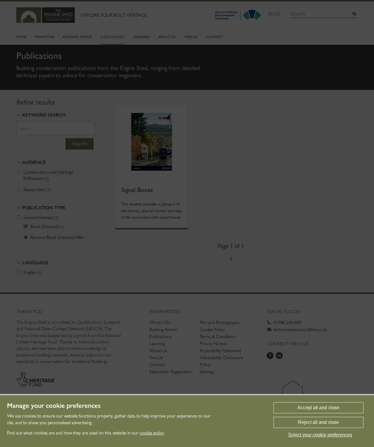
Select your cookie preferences (320, 434)
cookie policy (152, 433)
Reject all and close (318, 422)
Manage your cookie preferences (54, 405)
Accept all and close (318, 407)
